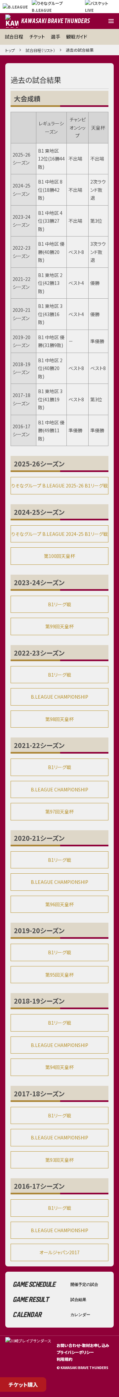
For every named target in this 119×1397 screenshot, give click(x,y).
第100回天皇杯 (59, 556)
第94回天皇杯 (59, 1067)
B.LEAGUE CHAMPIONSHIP (59, 696)
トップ (10, 50)
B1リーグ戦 (59, 604)
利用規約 (64, 1359)
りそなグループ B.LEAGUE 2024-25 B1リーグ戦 (59, 534)
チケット (37, 36)
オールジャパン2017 (59, 1252)
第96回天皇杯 (59, 904)
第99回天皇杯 (59, 626)
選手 (55, 36)
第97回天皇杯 (59, 811)
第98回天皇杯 (59, 719)
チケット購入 (23, 1384)
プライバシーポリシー (75, 1352)
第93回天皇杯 (59, 1160)
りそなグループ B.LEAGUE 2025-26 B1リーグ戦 (59, 485)
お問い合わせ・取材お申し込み (83, 1345)
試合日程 (14, 36)
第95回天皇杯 (59, 974)
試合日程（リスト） (40, 50)
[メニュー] (111, 21)
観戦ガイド (76, 36)
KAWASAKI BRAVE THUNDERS (55, 21)
